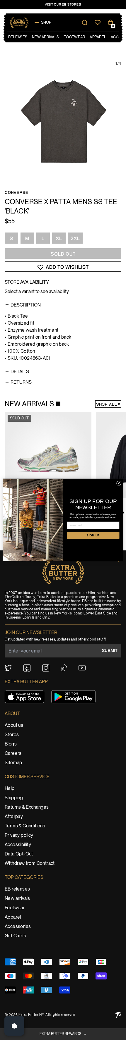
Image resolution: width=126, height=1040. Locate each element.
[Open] (14, 1026)
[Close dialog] (119, 483)
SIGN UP (93, 535)
